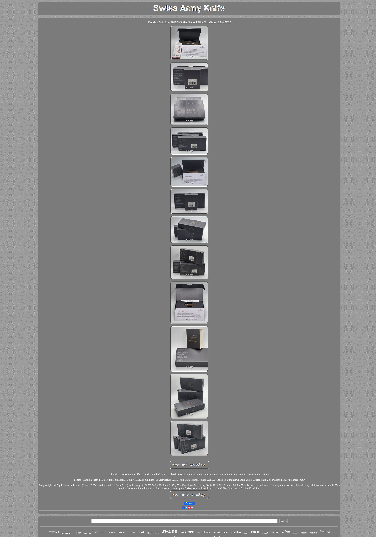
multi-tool (87, 533)
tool (141, 532)
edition (99, 532)
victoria (313, 532)
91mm (122, 532)
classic (304, 532)
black (226, 532)
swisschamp (203, 532)
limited (325, 532)
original (67, 533)
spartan (112, 532)
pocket (54, 531)
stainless (236, 532)
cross (157, 533)
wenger (187, 531)
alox (286, 531)
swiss (169, 531)
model (265, 533)
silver (132, 532)
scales (246, 533)
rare (255, 531)
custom (77, 533)
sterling (275, 532)
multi (216, 532)
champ (295, 533)
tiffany (149, 533)
